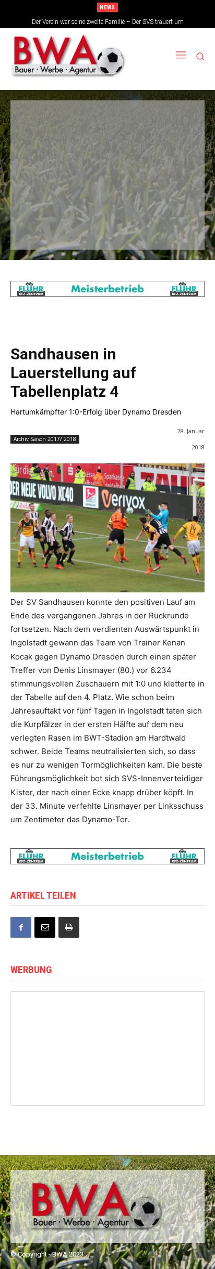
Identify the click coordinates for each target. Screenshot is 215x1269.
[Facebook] (20, 927)
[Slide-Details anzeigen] (107, 289)
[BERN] (166, 123)
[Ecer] (46, 158)
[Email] (44, 927)
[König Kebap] (106, 227)
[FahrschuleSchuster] (106, 158)
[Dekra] (166, 192)
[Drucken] (68, 927)
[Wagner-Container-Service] (160, 1084)
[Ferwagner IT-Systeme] (108, 1053)
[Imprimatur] (166, 158)
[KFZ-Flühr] (106, 123)
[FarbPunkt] (106, 192)
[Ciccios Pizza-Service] (166, 227)
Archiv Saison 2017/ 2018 (45, 439)
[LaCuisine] (46, 192)
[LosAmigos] (46, 227)
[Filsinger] (46, 123)
